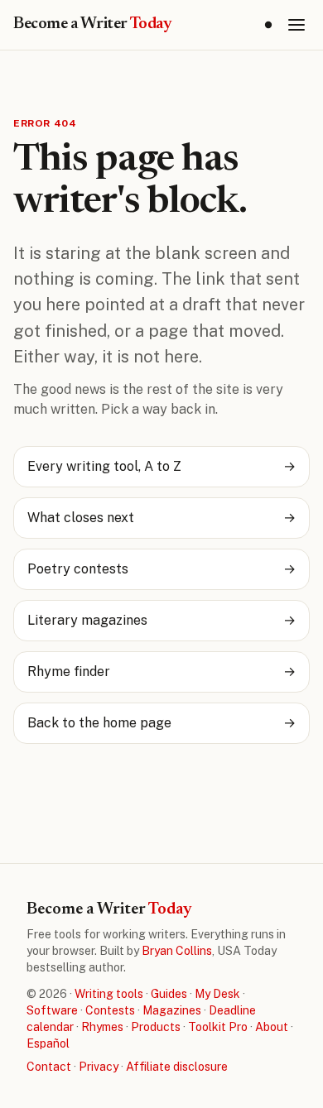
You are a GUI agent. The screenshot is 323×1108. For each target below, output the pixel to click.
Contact (49, 1066)
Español (48, 1043)
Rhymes (102, 1027)
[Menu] (296, 25)
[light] (268, 24)
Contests (110, 1010)
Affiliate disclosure (177, 1066)
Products (156, 1027)
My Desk (217, 993)
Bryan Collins (177, 950)
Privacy (98, 1066)
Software (52, 1010)
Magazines (171, 1010)
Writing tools (109, 993)
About (271, 1027)
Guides (169, 993)
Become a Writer (92, 24)
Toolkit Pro (218, 1027)
